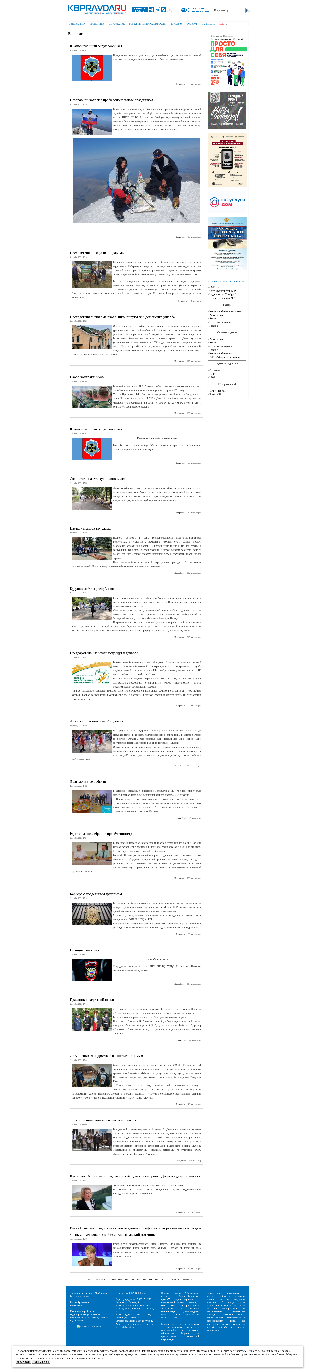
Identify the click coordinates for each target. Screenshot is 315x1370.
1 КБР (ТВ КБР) (218, 390)
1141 (132, 1279)
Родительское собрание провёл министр (101, 833)
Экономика (97, 24)
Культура (176, 24)
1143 (144, 1279)
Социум (192, 24)
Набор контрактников (87, 377)
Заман (212, 318)
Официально (77, 24)
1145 (156, 1279)
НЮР (212, 377)
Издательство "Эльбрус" (222, 294)
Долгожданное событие (88, 781)
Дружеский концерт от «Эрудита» (96, 721)
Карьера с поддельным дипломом (96, 894)
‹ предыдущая (100, 1279)
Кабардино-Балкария (220, 353)
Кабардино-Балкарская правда (225, 311)
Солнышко (215, 370)
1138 (114, 1279)
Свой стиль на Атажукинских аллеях (98, 479)
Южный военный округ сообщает (96, 46)
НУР (212, 374)
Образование (117, 24)
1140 (126, 1279)
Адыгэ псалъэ (216, 315)
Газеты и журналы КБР (222, 298)
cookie (113, 1350)
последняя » (187, 1279)
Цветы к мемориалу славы (90, 528)
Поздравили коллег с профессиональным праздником (111, 100)
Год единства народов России (147, 24)
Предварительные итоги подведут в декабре (104, 653)
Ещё (220, 24)
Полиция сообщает (84, 950)
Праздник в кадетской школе (92, 1000)
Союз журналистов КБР (222, 291)
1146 (162, 1279)
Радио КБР (215, 394)
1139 (120, 1279)
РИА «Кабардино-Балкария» (225, 357)
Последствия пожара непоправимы (97, 253)
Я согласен (23, 1361)
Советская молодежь (220, 322)
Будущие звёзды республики (92, 589)
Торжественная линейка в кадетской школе (103, 1120)
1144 (150, 1279)
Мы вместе (208, 24)
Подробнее (180, 84)
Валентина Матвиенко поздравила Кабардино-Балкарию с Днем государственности (135, 1176)
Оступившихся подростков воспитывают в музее (107, 1056)
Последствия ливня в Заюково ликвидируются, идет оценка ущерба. (123, 317)
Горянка (213, 325)
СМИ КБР (214, 287)
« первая (89, 1279)
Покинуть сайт (41, 1361)
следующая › (175, 1279)
